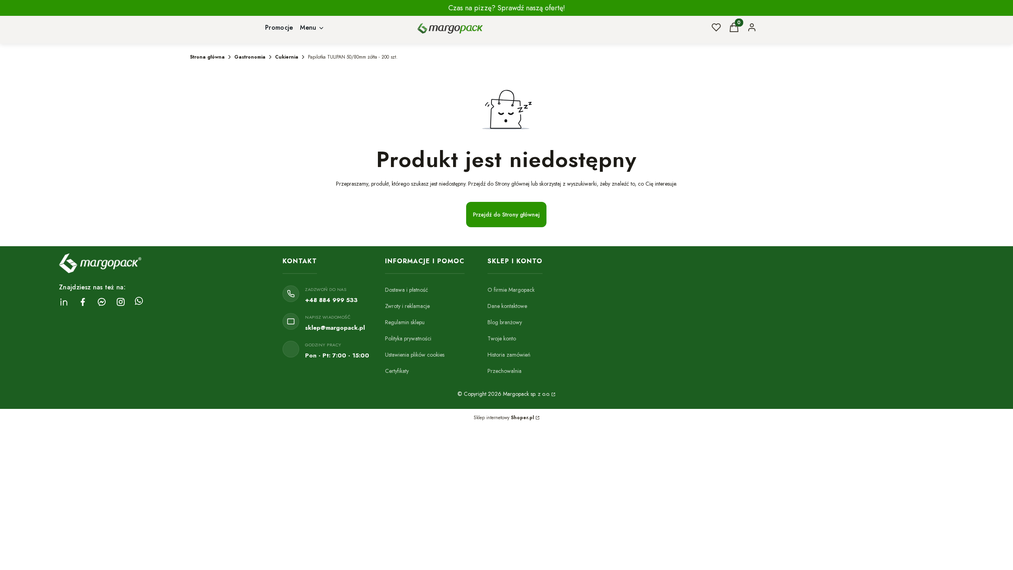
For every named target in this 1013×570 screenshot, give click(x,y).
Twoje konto (502, 338)
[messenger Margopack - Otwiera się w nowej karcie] (101, 302)
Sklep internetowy (504, 417)
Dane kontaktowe (507, 306)
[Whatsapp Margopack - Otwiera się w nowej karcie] (139, 302)
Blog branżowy (505, 322)
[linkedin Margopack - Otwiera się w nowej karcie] (63, 302)
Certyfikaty (397, 371)
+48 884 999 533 (331, 300)
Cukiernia (286, 57)
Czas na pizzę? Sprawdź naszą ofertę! (506, 8)
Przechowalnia (505, 371)
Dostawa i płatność (406, 290)
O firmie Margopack (511, 290)
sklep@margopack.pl (335, 327)
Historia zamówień (509, 355)
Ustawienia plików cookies (414, 355)
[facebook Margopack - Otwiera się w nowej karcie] (82, 302)
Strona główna (207, 57)
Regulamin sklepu (405, 322)
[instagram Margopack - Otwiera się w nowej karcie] (120, 302)
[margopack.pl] (553, 394)
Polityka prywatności (408, 338)
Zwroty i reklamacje (407, 306)
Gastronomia (250, 57)
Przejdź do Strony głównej (506, 214)
